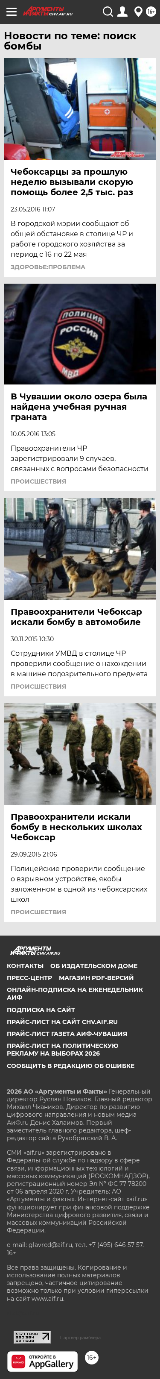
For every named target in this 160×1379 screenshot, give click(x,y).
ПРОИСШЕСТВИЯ (38, 481)
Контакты (25, 966)
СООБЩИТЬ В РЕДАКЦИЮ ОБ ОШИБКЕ (70, 1066)
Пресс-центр (29, 978)
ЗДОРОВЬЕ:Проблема (48, 267)
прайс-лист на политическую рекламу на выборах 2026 (63, 1049)
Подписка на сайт (41, 1010)
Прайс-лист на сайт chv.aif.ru (62, 1022)
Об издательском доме (93, 966)
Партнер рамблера (80, 1337)
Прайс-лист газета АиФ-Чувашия (67, 1034)
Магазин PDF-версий (96, 978)
